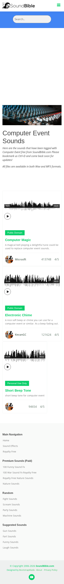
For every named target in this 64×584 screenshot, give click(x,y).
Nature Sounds (11, 484)
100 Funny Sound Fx (14, 467)
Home (6, 440)
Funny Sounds (10, 542)
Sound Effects (10, 446)
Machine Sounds (12, 516)
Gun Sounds (9, 531)
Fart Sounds (9, 536)
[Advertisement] (32, 62)
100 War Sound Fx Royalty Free (19, 472)
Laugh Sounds (10, 547)
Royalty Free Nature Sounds (18, 478)
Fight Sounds (10, 499)
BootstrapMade (27, 569)
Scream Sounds (11, 504)
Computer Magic (18, 240)
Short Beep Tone (18, 390)
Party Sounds (10, 510)
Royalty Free (9, 451)
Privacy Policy (50, 569)
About (39, 569)
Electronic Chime (18, 315)
